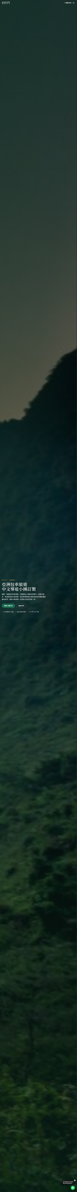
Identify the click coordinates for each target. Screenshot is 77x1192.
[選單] (73, 2)
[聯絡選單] (73, 1188)
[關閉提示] (74, 1180)
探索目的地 (68, 3)
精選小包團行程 (8, 605)
